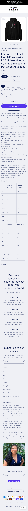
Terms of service (9, 506)
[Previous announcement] (2, 2)
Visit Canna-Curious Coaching (11, 396)
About (4, 375)
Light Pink (16, 80)
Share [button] (4, 264)
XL (18, 86)
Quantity (3, 93)
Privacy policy (23, 504)
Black (4, 76)
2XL (4, 89)
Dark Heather (14, 76)
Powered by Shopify (6, 504)
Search (5, 372)
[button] (3, 9)
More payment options (14, 109)
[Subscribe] (23, 362)
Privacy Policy (7, 386)
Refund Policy (7, 389)
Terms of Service (7, 393)
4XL (16, 89)
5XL (22, 89)
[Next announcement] (25, 2)
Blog (4, 379)
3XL (10, 89)
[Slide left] (10, 44)
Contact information (19, 506)
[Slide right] (17, 44)
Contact (5, 382)
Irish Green (6, 80)
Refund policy (15, 504)
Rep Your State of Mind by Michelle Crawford (16, 502)
